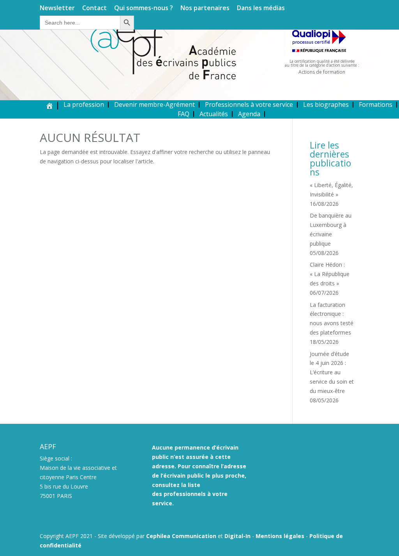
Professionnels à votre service (249, 104)
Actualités (214, 114)
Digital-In (237, 536)
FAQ (183, 114)
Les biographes (326, 104)
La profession (84, 104)
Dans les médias (261, 8)
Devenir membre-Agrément (154, 104)
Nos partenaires (205, 8)
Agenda (249, 114)
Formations (375, 104)
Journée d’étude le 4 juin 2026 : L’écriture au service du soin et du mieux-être (332, 372)
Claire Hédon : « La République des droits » (330, 274)
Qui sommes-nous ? (143, 8)
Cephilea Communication (181, 536)
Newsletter (57, 8)
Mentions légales (280, 536)
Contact (94, 8)
